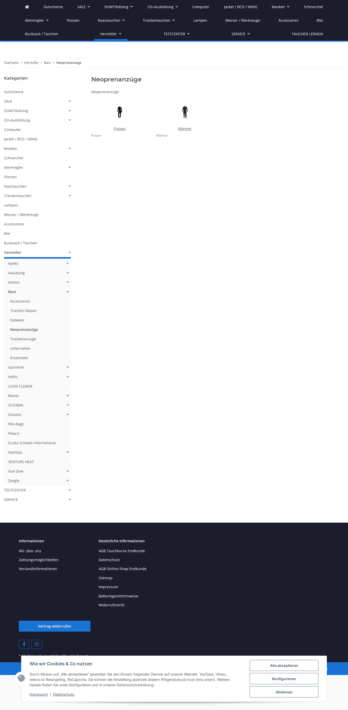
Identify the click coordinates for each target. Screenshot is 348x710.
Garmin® (16, 367)
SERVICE (11, 499)
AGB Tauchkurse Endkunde (122, 550)
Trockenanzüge (23, 338)
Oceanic (15, 414)
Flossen (10, 176)
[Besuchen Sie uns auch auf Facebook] (24, 644)
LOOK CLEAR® (20, 386)
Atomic (14, 282)
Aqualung (16, 272)
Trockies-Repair (23, 310)
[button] (37, 101)
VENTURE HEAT (21, 461)
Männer (185, 128)
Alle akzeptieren (284, 665)
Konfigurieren (284, 679)
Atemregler (13, 167)
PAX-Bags (16, 424)
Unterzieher (20, 348)
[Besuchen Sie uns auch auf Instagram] (36, 644)
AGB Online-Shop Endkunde (122, 568)
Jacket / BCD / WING (20, 139)
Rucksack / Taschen (20, 242)
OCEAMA (15, 405)
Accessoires (14, 224)
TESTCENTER (15, 490)
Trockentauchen (18, 195)
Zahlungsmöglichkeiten (39, 559)
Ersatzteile (19, 357)
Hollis (13, 376)
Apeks (13, 263)
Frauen (120, 128)
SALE (8, 101)
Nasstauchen (15, 186)
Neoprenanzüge (24, 329)
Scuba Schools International (32, 442)
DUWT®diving (16, 110)
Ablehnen (284, 692)
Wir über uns (30, 550)
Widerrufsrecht (112, 605)
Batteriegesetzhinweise (118, 596)
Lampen (11, 205)
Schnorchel (13, 157)
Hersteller (12, 252)
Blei (7, 233)
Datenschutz (63, 694)
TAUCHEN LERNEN (307, 33)
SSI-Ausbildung (17, 120)
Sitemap (106, 577)
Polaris (14, 433)
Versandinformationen (38, 568)
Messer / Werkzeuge (21, 214)
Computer (12, 129)
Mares (13, 395)
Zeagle (13, 480)
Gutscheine (13, 91)
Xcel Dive (15, 471)
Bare (12, 291)
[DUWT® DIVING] (27, 7)
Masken (10, 148)
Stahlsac (15, 452)
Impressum (39, 694)
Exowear (17, 320)
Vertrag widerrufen (54, 626)
